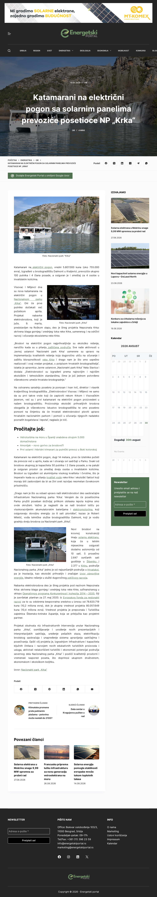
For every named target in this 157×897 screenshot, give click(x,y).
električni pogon (41, 267)
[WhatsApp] (146, 163)
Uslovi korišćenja (117, 835)
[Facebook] (106, 163)
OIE (85, 83)
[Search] (9, 50)
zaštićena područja (59, 347)
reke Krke (48, 359)
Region (36, 50)
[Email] (92, 689)
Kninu (84, 565)
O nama (111, 827)
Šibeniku (93, 561)
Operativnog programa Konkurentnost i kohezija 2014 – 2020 (58, 593)
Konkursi (141, 50)
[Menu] (9, 33)
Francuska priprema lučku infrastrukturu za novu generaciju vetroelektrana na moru (56, 772)
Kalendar (112, 843)
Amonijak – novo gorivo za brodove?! (42, 445)
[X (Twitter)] (114, 163)
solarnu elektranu (88, 537)
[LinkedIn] (122, 163)
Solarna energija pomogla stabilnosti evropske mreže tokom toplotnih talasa (85, 772)
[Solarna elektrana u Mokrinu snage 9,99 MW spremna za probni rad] (26, 752)
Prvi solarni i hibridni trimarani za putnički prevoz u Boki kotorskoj (58, 449)
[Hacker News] (130, 163)
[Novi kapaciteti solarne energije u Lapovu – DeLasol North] (130, 256)
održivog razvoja (77, 577)
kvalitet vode (54, 477)
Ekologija (85, 50)
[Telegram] (138, 163)
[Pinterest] (49, 689)
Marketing (113, 831)
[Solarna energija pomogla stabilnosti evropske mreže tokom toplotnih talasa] (86, 752)
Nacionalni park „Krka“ (34, 669)
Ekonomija (102, 50)
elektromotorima (82, 509)
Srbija (23, 50)
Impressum (113, 839)
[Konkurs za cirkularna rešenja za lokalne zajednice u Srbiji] (130, 301)
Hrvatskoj (93, 569)
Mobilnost (123, 50)
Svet (49, 50)
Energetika (64, 50)
